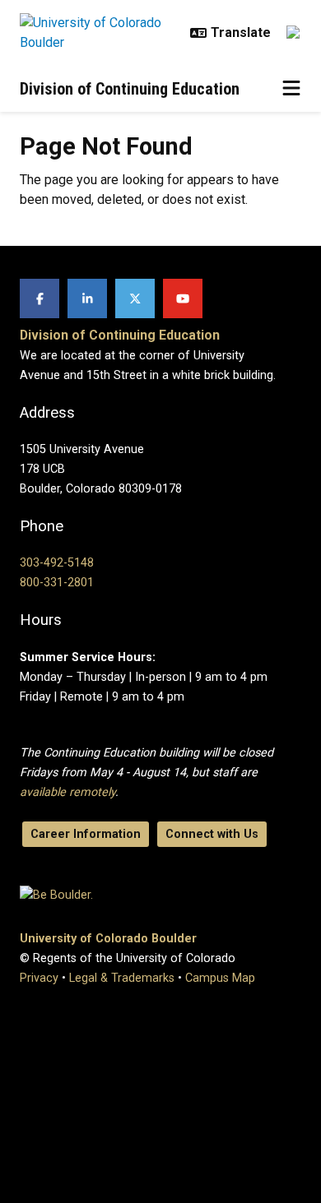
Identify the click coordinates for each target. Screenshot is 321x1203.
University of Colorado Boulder (108, 939)
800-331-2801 (57, 583)
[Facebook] (39, 298)
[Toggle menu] (291, 88)
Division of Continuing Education (130, 89)
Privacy (39, 978)
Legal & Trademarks (121, 978)
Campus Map (220, 978)
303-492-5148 (57, 563)
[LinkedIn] (87, 298)
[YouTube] (182, 298)
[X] (135, 298)
